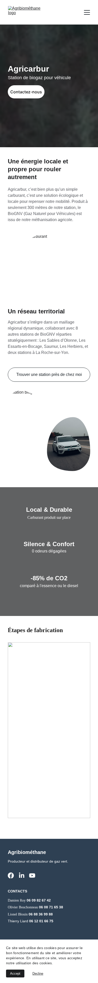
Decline (37, 973)
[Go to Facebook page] (11, 875)
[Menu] (87, 12)
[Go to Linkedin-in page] (22, 875)
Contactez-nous (26, 91)
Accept (15, 973)
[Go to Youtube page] (32, 875)
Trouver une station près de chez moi (49, 374)
